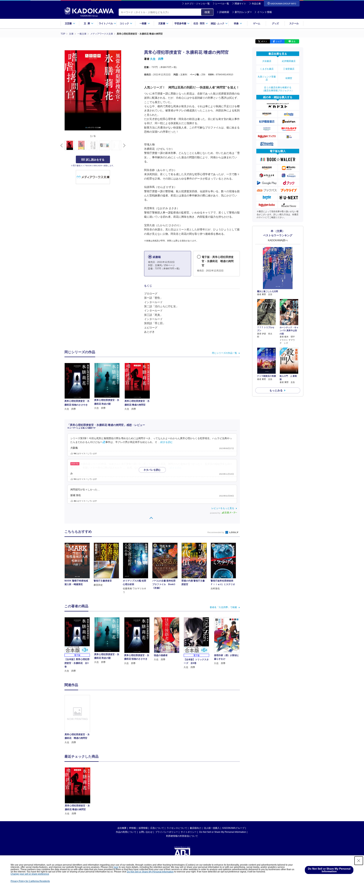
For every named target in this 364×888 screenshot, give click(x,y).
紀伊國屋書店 (289, 61)
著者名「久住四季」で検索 (223, 607)
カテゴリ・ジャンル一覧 (197, 3)
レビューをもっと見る (222, 508)
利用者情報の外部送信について (182, 836)
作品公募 (256, 3)
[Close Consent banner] (359, 860)
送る (293, 41)
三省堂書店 (288, 69)
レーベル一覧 (222, 3)
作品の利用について (126, 832)
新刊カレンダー (243, 12)
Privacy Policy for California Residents (30, 881)
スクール (294, 23)
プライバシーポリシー (166, 832)
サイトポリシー (189, 832)
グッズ (275, 23)
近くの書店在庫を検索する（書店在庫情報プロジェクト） (278, 89)
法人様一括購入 (212, 828)
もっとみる (276, 390)
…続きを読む (165, 442)
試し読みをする (95, 159)
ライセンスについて (177, 828)
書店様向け (195, 828)
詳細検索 (224, 12)
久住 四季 (156, 58)
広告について (157, 828)
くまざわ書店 (267, 69)
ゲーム (256, 23)
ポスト (264, 41)
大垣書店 (266, 61)
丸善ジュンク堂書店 (267, 78)
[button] (123, 145)
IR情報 (132, 828)
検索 (207, 12)
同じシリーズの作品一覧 (224, 353)
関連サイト (240, 3)
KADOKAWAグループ (233, 828)
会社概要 (121, 828)
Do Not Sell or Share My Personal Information (222, 832)
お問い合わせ (146, 832)
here (116, 867)
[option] (79, 719)
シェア (279, 41)
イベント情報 (264, 12)
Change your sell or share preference (30, 874)
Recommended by (216, 532)
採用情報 (143, 828)
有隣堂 (288, 78)
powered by (215, 513)
